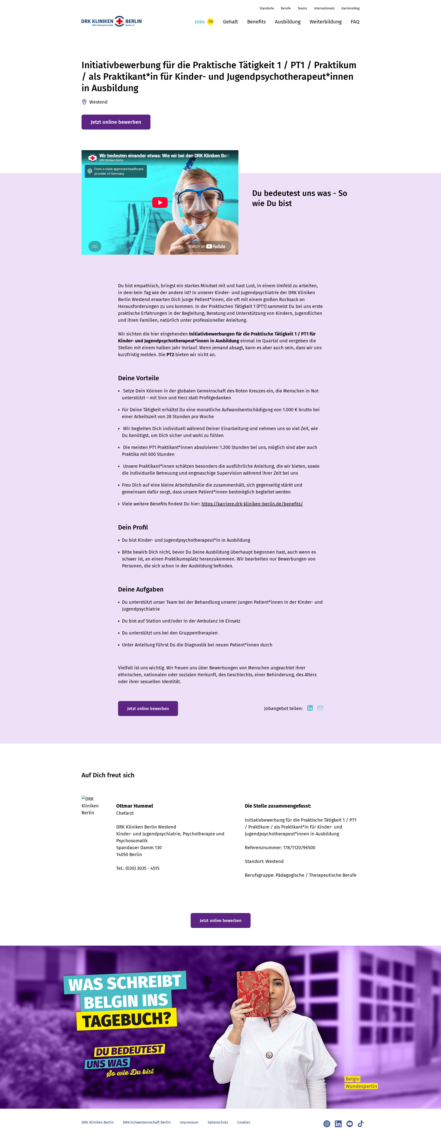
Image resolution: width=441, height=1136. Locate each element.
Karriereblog (350, 8)
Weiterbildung (326, 22)
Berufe (286, 8)
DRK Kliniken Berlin (98, 1122)
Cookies (243, 1122)
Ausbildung (287, 22)
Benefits (256, 22)
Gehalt (230, 22)
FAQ (355, 22)
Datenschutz (218, 1122)
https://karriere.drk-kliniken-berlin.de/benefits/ (252, 504)
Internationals (324, 8)
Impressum (189, 1122)
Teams (302, 8)
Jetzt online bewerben (116, 122)
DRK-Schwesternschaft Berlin (147, 1122)
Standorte (267, 8)
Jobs (200, 22)
